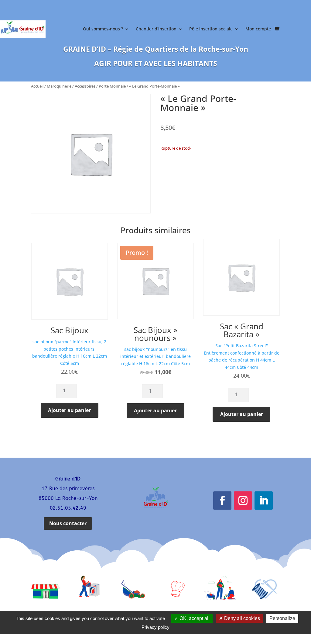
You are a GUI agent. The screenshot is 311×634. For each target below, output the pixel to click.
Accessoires (85, 86)
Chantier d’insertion (156, 29)
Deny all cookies (241, 618)
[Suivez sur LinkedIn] (264, 500)
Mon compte (258, 29)
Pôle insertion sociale (211, 29)
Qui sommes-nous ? (103, 29)
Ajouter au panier (69, 410)
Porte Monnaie (112, 86)
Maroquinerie (59, 86)
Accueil (37, 86)
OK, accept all (194, 618)
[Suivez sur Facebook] (222, 500)
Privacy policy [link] (155, 627)
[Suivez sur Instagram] (243, 500)
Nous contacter (68, 523)
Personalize (282, 618)
